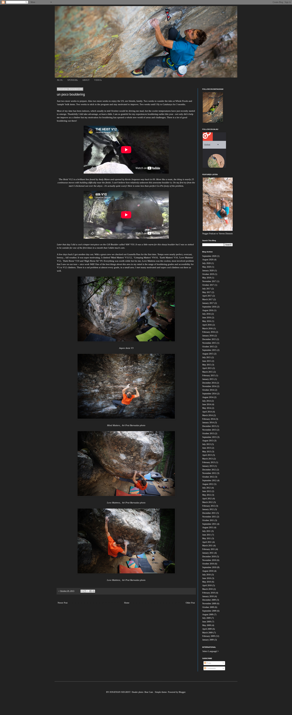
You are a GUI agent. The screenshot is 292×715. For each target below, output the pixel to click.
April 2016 (207, 325)
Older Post (190, 603)
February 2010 (208, 593)
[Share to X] (87, 591)
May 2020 (206, 267)
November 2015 (209, 343)
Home (126, 603)
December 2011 (209, 513)
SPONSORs (72, 80)
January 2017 (208, 303)
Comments (211, 668)
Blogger (182, 692)
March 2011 (207, 545)
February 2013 (208, 462)
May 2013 (206, 451)
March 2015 (207, 372)
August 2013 (207, 440)
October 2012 (208, 477)
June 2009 (206, 622)
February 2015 (208, 375)
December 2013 (209, 426)
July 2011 (206, 531)
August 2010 (207, 571)
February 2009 (208, 636)
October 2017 (208, 285)
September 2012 (209, 480)
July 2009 (206, 618)
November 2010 (209, 560)
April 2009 (207, 629)
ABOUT (86, 80)
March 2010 (207, 589)
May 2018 (206, 278)
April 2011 (207, 542)
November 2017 (209, 281)
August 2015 (207, 354)
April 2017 (207, 296)
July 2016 (206, 314)
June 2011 (206, 535)
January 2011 (208, 553)
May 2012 (206, 495)
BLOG (60, 80)
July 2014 (206, 401)
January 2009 (208, 640)
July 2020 (206, 263)
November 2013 (209, 430)
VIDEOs (98, 80)
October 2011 (208, 520)
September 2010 (209, 567)
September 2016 (209, 307)
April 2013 (207, 455)
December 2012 (209, 470)
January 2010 (208, 596)
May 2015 (206, 365)
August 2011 (207, 527)
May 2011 (206, 538)
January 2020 (208, 270)
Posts (208, 663)
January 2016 (208, 336)
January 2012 (208, 509)
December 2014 (209, 383)
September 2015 (209, 350)
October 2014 (208, 390)
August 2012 (207, 484)
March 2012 (207, 502)
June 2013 (206, 448)
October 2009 (208, 607)
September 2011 (209, 524)
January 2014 (208, 422)
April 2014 (207, 412)
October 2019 (208, 274)
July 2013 (206, 444)
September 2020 (209, 256)
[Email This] (81, 591)
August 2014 (207, 397)
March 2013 (207, 459)
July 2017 (206, 289)
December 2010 (209, 556)
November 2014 (209, 386)
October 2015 (208, 346)
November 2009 (209, 603)
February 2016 (208, 332)
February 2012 (208, 506)
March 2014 (207, 415)
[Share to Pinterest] (93, 591)
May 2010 (206, 582)
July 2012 (206, 488)
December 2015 (209, 339)
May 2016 (206, 321)
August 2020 (207, 259)
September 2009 (209, 611)
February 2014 (208, 419)
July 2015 (206, 357)
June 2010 (206, 578)
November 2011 (209, 517)
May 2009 (206, 625)
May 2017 (206, 292)
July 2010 (206, 575)
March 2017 (207, 299)
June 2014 (206, 404)
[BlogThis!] (84, 591)
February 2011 (208, 549)
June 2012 (206, 491)
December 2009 (209, 600)
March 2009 (207, 632)
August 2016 (207, 310)
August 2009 (207, 614)
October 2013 (208, 433)
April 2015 (207, 368)
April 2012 (207, 498)
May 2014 (206, 408)
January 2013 (208, 466)
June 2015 (206, 361)
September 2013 (209, 437)
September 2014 (209, 393)
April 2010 (207, 585)
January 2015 (208, 379)
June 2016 (206, 317)
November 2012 (209, 473)
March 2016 (207, 328)
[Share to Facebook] (90, 591)
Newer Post (63, 603)
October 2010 (208, 564)
